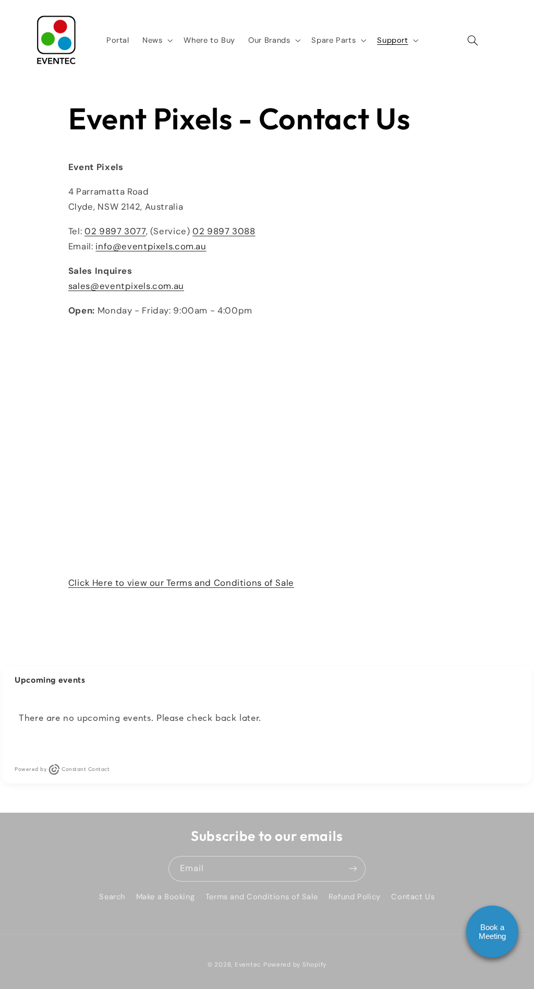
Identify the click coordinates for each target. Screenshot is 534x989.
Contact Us (412, 896)
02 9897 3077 (115, 231)
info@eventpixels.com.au (151, 246)
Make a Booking (165, 896)
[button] (156, 40)
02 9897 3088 (224, 231)
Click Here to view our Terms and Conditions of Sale (181, 582)
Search (112, 896)
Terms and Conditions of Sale (261, 896)
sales (126, 286)
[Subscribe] (353, 869)
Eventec (248, 965)
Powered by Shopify (294, 965)
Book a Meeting (492, 931)
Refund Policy (355, 896)
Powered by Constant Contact (62, 769)
